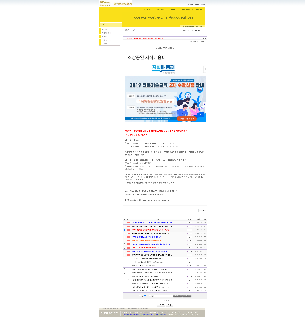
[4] (167, 300)
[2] (162, 300)
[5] (169, 300)
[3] (164, 300)
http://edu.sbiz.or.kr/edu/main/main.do (144, 194)
